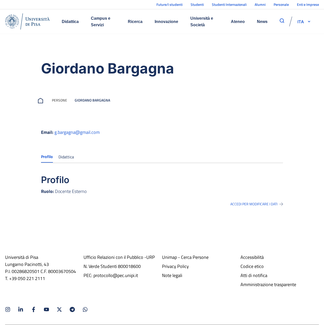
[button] (301, 21)
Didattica (70, 21)
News (262, 21)
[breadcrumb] (41, 100)
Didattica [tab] (66, 157)
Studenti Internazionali (229, 4)
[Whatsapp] (85, 309)
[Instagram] (7, 309)
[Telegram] (72, 309)
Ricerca (135, 21)
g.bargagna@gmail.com (77, 132)
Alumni (260, 4)
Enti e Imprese (308, 4)
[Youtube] (46, 309)
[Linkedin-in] (20, 309)
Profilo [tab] (47, 157)
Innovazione (166, 21)
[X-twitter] (59, 309)
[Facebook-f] (33, 309)
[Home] (27, 21)
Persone (59, 100)
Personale (281, 4)
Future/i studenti (169, 4)
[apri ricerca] (282, 20)
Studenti (197, 4)
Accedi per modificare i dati (253, 204)
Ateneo (238, 21)
